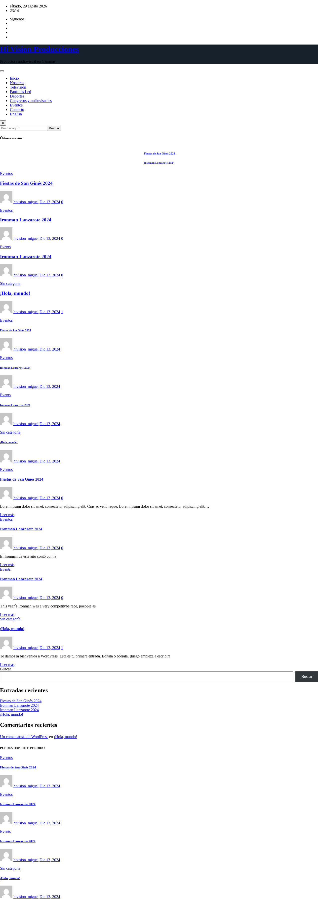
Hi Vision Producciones (39, 49)
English (16, 114)
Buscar (54, 128)
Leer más (7, 515)
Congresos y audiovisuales (31, 101)
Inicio (14, 78)
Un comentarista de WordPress (24, 737)
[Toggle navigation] (2, 71)
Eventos (16, 105)
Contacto (17, 109)
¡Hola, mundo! (15, 293)
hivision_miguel (26, 202)
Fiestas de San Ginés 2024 (26, 183)
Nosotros (17, 83)
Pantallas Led (20, 92)
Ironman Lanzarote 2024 (25, 219)
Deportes (17, 96)
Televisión (18, 87)
